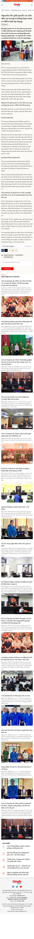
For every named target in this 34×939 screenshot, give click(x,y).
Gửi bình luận (7, 268)
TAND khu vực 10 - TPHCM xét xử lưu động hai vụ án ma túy (18, 867)
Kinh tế (24, 10)
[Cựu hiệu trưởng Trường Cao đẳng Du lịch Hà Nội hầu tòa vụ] (17, 681)
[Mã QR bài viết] (16, 250)
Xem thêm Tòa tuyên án (10, 277)
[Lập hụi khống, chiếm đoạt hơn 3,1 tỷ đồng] (17, 528)
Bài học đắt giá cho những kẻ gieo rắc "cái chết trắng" (18, 854)
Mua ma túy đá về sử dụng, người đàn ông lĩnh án (16, 731)
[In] (12, 250)
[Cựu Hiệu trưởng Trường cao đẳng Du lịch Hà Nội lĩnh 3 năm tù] (17, 603)
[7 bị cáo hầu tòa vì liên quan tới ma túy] (17, 715)
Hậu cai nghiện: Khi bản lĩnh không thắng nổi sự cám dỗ (18, 874)
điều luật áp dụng (8, 257)
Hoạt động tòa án (16, 10)
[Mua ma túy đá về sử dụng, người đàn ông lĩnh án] (17, 752)
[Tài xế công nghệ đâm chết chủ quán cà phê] (17, 567)
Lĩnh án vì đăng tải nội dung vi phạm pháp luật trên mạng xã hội (15, 470)
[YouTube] (20, 886)
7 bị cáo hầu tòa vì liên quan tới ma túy (15, 696)
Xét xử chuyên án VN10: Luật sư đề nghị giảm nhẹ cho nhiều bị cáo (16, 435)
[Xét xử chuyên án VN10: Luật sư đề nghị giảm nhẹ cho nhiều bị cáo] (17, 453)
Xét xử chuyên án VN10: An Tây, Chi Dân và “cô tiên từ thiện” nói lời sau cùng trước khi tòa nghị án (16, 283)
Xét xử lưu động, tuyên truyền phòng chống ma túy (18, 847)
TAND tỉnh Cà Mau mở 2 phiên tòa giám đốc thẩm (18, 860)
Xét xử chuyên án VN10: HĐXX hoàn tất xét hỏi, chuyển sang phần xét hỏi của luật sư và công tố (16, 805)
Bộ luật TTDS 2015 (8, 255)
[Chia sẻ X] (6, 250)
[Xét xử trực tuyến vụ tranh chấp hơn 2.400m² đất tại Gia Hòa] (17, 418)
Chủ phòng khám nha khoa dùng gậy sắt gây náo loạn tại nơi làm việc (16, 323)
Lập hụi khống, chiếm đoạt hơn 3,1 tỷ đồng (15, 508)
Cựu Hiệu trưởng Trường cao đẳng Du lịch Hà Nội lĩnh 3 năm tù (16, 583)
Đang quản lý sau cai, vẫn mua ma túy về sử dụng (16, 768)
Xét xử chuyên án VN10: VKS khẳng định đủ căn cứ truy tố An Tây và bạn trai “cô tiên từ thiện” (16, 362)
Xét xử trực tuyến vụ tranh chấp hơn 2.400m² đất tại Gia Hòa (15, 398)
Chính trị (7, 10)
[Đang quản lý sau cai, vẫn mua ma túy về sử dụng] (17, 788)
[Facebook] (13, 886)
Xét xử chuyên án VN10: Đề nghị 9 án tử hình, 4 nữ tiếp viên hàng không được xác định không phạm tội (16, 621)
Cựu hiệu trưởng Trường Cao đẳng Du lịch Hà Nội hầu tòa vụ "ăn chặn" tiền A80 (16, 658)
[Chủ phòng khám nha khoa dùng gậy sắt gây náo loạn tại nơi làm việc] (17, 345)
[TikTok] (17, 886)
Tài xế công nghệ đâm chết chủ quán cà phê (16, 545)
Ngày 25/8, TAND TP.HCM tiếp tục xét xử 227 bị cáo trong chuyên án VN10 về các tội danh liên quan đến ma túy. (16, 440)
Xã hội (30, 10)
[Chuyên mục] (2, 5)
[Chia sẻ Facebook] (2, 250)
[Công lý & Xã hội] (17, 5)
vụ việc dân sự (19, 255)
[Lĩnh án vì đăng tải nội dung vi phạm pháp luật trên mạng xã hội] (17, 492)
